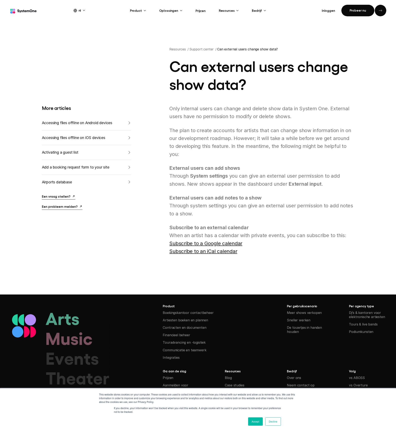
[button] (83, 10)
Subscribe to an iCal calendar (203, 251)
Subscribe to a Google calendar (205, 243)
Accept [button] (255, 421)
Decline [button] (273, 421)
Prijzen (201, 10)
